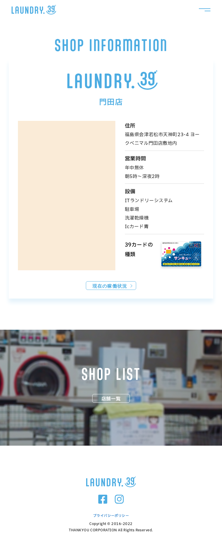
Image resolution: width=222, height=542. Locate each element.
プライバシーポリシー (111, 515)
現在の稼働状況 (109, 286)
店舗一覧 (111, 398)
